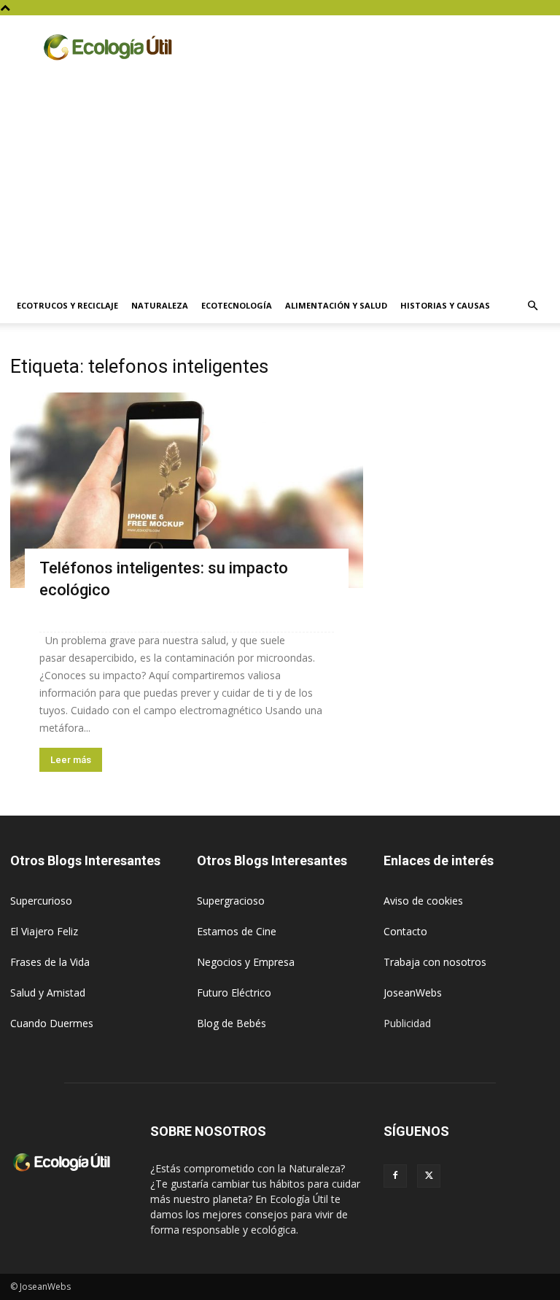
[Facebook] (395, 1176)
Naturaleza (159, 305)
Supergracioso (231, 901)
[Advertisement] (280, 179)
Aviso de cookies (423, 901)
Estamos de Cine (236, 931)
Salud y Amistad (47, 992)
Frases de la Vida (50, 962)
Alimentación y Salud (336, 305)
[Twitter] (428, 1176)
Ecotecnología (236, 305)
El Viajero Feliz (44, 931)
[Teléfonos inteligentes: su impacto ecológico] (186, 490)
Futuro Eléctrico (234, 992)
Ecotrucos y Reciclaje (67, 305)
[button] (532, 306)
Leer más (70, 759)
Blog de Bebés (231, 1023)
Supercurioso (41, 901)
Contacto (405, 931)
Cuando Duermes (51, 1023)
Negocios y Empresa (246, 962)
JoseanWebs (413, 992)
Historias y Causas (445, 305)
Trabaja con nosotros (435, 962)
